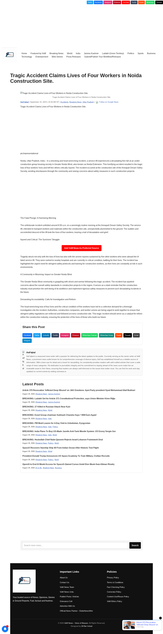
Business (151, 53)
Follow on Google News (108, 102)
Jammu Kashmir (91, 53)
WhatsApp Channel (90, 335)
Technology (27, 57)
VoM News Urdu (67, 592)
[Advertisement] (81, 24)
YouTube (126, 2)
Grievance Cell (66, 601)
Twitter (90, 2)
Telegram (27, 341)
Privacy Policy (113, 577)
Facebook (98, 2)
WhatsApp (150, 2)
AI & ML (39, 468)
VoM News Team (67, 587)
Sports (141, 53)
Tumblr (134, 2)
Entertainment (42, 57)
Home (24, 53)
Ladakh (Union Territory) (113, 53)
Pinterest (117, 2)
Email (136, 335)
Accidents (64, 102)
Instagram (107, 2)
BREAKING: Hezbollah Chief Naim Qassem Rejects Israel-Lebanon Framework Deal (62, 440)
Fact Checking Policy (116, 587)
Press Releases (73, 57)
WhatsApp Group (106, 335)
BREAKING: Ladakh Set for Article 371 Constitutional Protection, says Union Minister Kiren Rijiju (68, 398)
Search (135, 545)
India (78, 53)
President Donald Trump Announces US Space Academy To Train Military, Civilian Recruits (66, 456)
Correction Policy (114, 592)
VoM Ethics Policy (114, 601)
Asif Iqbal (30, 352)
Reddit (141, 2)
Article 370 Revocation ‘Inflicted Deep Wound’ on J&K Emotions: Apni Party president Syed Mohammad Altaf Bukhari (78, 390)
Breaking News (56, 53)
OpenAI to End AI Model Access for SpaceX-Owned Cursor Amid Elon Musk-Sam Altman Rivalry (68, 464)
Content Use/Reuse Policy (118, 596)
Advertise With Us (67, 606)
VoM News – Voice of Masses (76, 623)
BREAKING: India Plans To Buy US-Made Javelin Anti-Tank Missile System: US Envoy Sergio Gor (69, 431)
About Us (64, 577)
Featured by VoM (38, 53)
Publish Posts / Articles (69, 596)
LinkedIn (46, 335)
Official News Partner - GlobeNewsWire (76, 611)
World (69, 53)
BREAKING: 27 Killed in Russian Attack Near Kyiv (46, 407)
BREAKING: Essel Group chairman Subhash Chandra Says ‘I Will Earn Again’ (59, 415)
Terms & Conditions (115, 582)
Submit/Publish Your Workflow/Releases (102, 57)
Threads (159, 2)
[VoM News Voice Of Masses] (9, 55)
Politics (130, 53)
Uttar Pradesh (88, 102)
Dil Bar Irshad (86, 626)
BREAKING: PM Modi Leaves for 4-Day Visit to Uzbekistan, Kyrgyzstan (56, 423)
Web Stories (57, 57)
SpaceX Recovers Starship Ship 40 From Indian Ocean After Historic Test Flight (60, 448)
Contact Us (64, 582)
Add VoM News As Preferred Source (81, 248)
